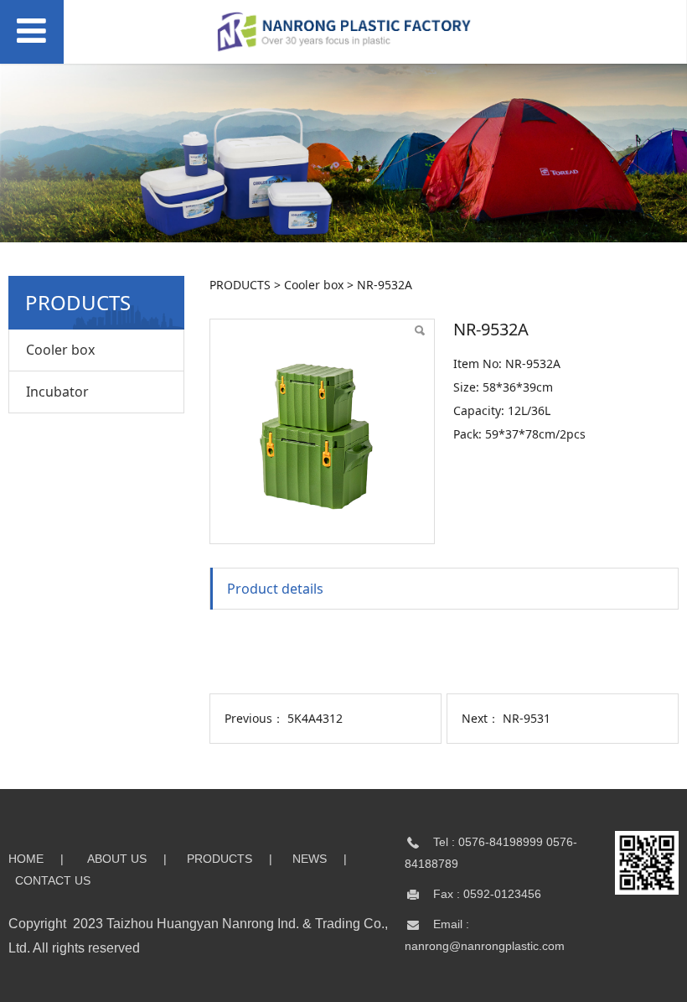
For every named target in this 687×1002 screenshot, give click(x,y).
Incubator (57, 391)
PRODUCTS (240, 285)
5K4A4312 (315, 718)
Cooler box (60, 349)
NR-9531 (526, 718)
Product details (275, 588)
